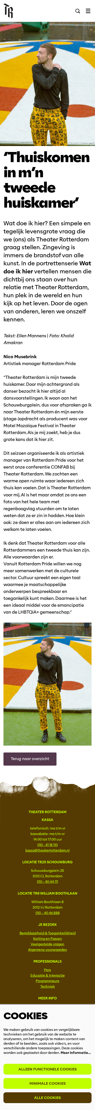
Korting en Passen (47, 939)
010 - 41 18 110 (47, 845)
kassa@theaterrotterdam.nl (47, 850)
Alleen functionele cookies (47, 1069)
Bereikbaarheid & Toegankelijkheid (48, 933)
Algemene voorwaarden (47, 950)
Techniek (47, 986)
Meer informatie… (76, 1053)
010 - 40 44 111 (47, 882)
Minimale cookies (48, 1083)
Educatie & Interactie (47, 975)
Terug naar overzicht (30, 758)
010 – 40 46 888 (48, 913)
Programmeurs (47, 981)
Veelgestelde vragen (47, 944)
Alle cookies (47, 1098)
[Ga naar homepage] (8, 10)
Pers (47, 970)
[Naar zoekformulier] (77, 11)
